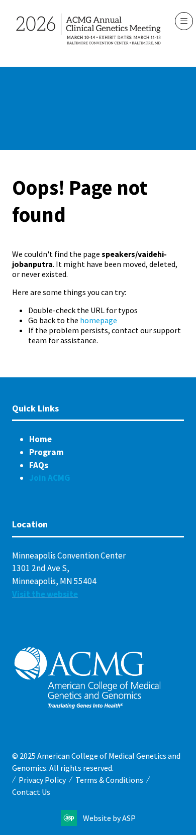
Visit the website (45, 594)
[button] (184, 21)
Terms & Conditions (109, 780)
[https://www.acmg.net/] (87, 706)
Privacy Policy (42, 780)
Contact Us (31, 792)
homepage (98, 320)
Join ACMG (49, 477)
